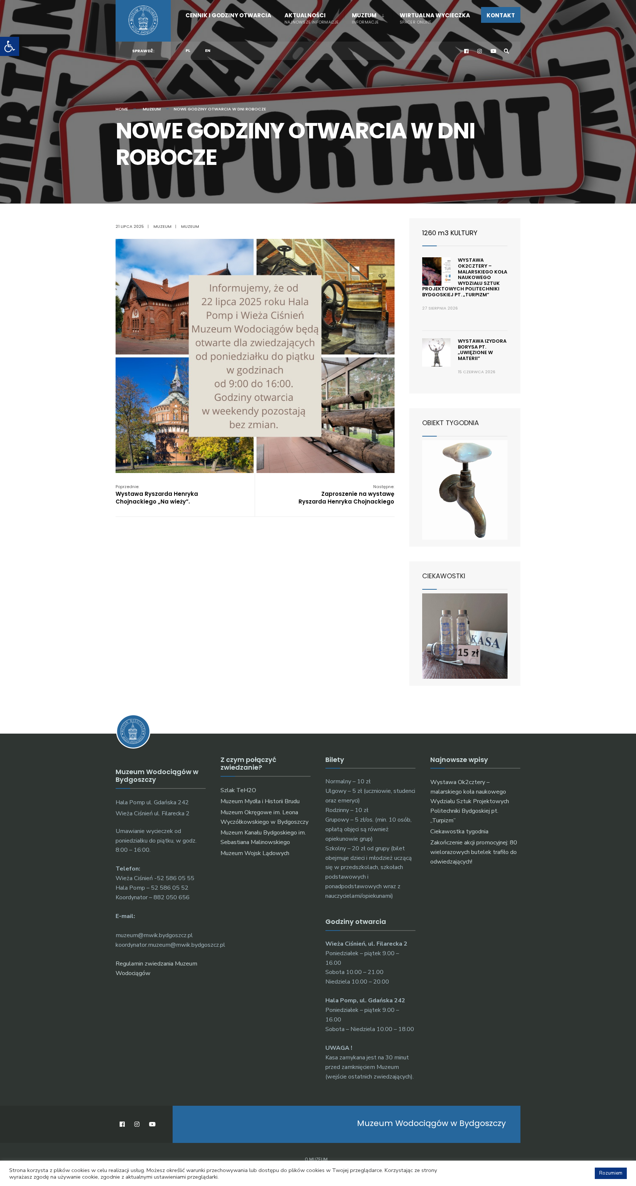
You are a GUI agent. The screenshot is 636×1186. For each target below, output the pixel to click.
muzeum (190, 226)
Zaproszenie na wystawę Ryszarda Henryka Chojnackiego (346, 494)
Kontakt (501, 15)
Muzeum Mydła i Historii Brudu (260, 801)
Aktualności (312, 18)
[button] (9, 46)
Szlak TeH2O (238, 790)
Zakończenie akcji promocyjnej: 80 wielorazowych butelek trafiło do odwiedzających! (473, 852)
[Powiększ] (385, 248)
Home (122, 109)
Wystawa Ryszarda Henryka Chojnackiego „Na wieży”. (157, 494)
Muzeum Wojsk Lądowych (254, 853)
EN (208, 50)
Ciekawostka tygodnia (459, 831)
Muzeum (365, 18)
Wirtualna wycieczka (435, 18)
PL (188, 50)
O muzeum (316, 1159)
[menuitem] (368, 16)
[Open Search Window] (506, 51)
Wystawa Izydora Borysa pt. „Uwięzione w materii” (482, 350)
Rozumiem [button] (610, 1173)
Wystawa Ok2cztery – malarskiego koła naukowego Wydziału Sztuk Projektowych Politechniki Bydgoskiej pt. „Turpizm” (464, 277)
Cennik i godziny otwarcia (228, 15)
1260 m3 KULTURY (449, 232)
